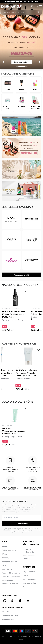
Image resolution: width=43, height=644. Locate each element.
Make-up (5, 546)
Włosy (4, 554)
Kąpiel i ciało (7, 569)
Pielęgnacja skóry (9, 550)
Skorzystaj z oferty (21, 62)
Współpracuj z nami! (30, 579)
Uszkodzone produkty (11, 577)
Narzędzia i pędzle (9, 561)
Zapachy (5, 558)
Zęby (4, 565)
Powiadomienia (8, 619)
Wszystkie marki (21, 275)
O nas (24, 587)
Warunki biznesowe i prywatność (15, 612)
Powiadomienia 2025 (10, 616)
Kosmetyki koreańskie (11, 573)
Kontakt (25, 575)
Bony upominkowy (29, 583)
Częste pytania (28, 572)
